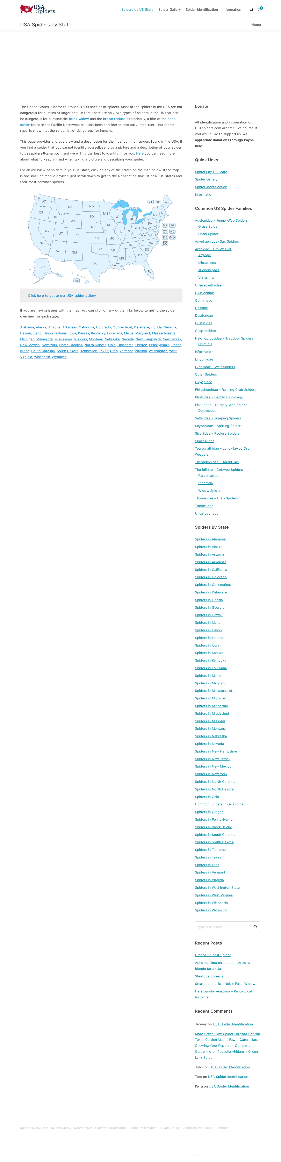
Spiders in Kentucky (210, 660)
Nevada (128, 339)
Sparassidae (204, 441)
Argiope (204, 255)
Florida (156, 327)
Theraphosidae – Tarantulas (217, 462)
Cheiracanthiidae (208, 285)
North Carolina (71, 345)
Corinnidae (203, 300)
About (209, 1127)
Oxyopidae (203, 382)
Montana (96, 339)
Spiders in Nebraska (211, 736)
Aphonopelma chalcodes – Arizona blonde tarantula (222, 966)
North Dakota (95, 345)
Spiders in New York (211, 774)
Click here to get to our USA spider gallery (62, 295)
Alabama (27, 327)
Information (232, 9)
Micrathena (207, 263)
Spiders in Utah (207, 865)
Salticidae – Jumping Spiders (218, 418)
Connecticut (122, 327)
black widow (79, 119)
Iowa (72, 333)
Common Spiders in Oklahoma (219, 804)
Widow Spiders (210, 491)
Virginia (141, 351)
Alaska (41, 327)
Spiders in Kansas (209, 653)
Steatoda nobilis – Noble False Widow (225, 984)
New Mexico (30, 345)
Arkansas (69, 327)
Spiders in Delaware (211, 592)
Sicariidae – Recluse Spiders (217, 433)
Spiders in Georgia (209, 607)
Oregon (141, 345)
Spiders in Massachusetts (215, 691)
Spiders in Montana (210, 728)
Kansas (83, 333)
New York (49, 345)
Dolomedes (207, 410)
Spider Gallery (169, 9)
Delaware (141, 327)
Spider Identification (202, 9)
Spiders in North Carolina (215, 781)
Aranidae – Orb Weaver (213, 249)
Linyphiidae (204, 359)
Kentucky (98, 333)
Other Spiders (206, 374)
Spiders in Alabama (210, 539)
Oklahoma (125, 345)
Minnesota (44, 339)
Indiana (61, 333)
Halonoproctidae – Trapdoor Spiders (224, 338)
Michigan (27, 339)
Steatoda (205, 483)
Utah (114, 351)
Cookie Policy (192, 1127)
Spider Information (143, 1127)
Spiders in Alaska (208, 547)
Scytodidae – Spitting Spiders (218, 426)
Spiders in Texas (208, 857)
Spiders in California (211, 570)
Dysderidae (204, 315)
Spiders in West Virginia (214, 895)
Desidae (201, 308)
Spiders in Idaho (208, 622)
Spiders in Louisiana (211, 668)
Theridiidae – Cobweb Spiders (219, 470)
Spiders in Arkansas (210, 562)
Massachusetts (163, 333)
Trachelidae (204, 506)
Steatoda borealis (209, 976)
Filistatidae (203, 323)
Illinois (48, 333)
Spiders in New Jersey (212, 759)
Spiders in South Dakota (214, 842)
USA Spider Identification (233, 1024)
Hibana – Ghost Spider (213, 955)
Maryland (142, 333)
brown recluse (114, 119)
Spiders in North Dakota (214, 789)
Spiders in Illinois (208, 630)
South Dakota (68, 351)
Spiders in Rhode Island (213, 827)
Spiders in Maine (208, 675)
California (86, 327)
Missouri (80, 339)
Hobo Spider (208, 234)
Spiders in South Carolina (215, 835)
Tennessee (88, 351)
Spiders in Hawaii (209, 615)
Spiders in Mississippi (212, 713)
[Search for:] (228, 927)
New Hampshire (148, 339)
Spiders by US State (137, 9)
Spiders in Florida (209, 600)
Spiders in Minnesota (211, 706)
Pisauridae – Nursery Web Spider (221, 405)
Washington (158, 351)
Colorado (103, 327)
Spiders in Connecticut (213, 585)
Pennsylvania (159, 345)
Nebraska (112, 339)
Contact (222, 1127)
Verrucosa (206, 278)
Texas (103, 351)
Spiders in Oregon (209, 812)
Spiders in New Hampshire (216, 751)
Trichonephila (208, 270)
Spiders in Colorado (211, 577)
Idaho (37, 333)
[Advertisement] (140, 61)
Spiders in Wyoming (211, 910)
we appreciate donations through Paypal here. (225, 140)
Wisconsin (42, 357)
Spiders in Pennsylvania (213, 819)
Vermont (126, 351)
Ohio (112, 345)
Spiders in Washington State (217, 887)
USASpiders (195, 1154)
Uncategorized (206, 513)
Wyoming (59, 357)
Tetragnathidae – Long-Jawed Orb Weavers (222, 451)
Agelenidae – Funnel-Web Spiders (221, 220)
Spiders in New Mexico (213, 766)
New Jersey (172, 339)
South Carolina (43, 351)
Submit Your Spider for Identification (100, 1127)
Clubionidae (204, 293)
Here (140, 153)
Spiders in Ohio (207, 797)
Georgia (170, 327)
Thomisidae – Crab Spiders (216, 498)
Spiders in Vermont (210, 872)
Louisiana (114, 333)
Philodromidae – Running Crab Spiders (225, 389)
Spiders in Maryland (210, 683)
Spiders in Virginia (209, 880)
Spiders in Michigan (210, 698)
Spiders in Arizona (209, 554)
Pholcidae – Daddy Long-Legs (219, 397)
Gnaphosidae (205, 331)
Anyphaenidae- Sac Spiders (217, 241)
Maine (129, 333)
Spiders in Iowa (207, 645)
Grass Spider (208, 226)
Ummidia (205, 344)
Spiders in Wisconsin (211, 903)
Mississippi (63, 339)
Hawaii (25, 333)
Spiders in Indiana (209, 638)
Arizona (54, 327)
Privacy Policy (169, 1127)
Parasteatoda (208, 475)
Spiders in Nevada (209, 744)
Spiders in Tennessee (211, 850)
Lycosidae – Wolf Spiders (215, 367)
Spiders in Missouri (210, 721)
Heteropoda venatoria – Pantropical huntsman (223, 994)
